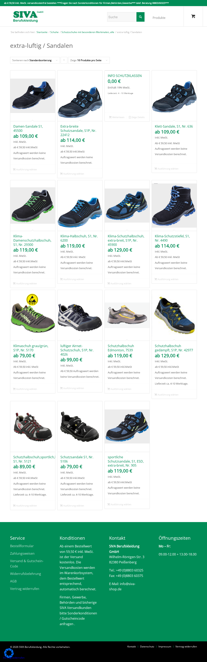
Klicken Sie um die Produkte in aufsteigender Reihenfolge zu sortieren (64, 61)
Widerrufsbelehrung (25, 573)
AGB (13, 581)
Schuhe (54, 32)
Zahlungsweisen (22, 553)
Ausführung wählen (26, 169)
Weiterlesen (118, 117)
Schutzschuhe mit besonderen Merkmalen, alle (87, 32)
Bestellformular (22, 546)
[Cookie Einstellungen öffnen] (9, 657)
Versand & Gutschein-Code (26, 563)
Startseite (42, 32)
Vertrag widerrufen (24, 588)
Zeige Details (138, 117)
